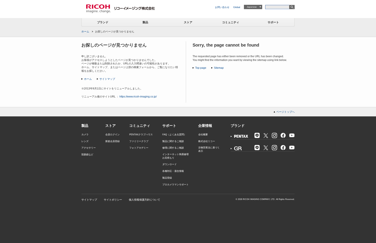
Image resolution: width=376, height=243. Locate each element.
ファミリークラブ (138, 141)
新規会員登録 (112, 141)
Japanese (252, 7)
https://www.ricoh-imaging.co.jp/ (138, 96)
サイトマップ (107, 78)
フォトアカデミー (138, 147)
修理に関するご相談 (173, 147)
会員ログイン (112, 134)
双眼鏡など (87, 154)
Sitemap (219, 67)
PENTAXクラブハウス (141, 134)
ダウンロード (169, 164)
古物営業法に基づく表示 (209, 149)
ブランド (102, 22)
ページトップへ (285, 111)
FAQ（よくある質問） (174, 134)
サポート (273, 22)
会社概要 (203, 134)
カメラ (85, 134)
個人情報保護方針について (144, 199)
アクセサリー (88, 147)
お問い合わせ (222, 7)
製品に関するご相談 (173, 141)
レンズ (85, 141)
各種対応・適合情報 (173, 171)
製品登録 (167, 177)
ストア (188, 22)
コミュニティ (230, 22)
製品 (145, 22)
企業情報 (205, 125)
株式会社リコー (206, 141)
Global (236, 7)
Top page (200, 67)
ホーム (85, 31)
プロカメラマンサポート (175, 184)
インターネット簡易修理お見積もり (175, 156)
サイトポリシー (113, 199)
